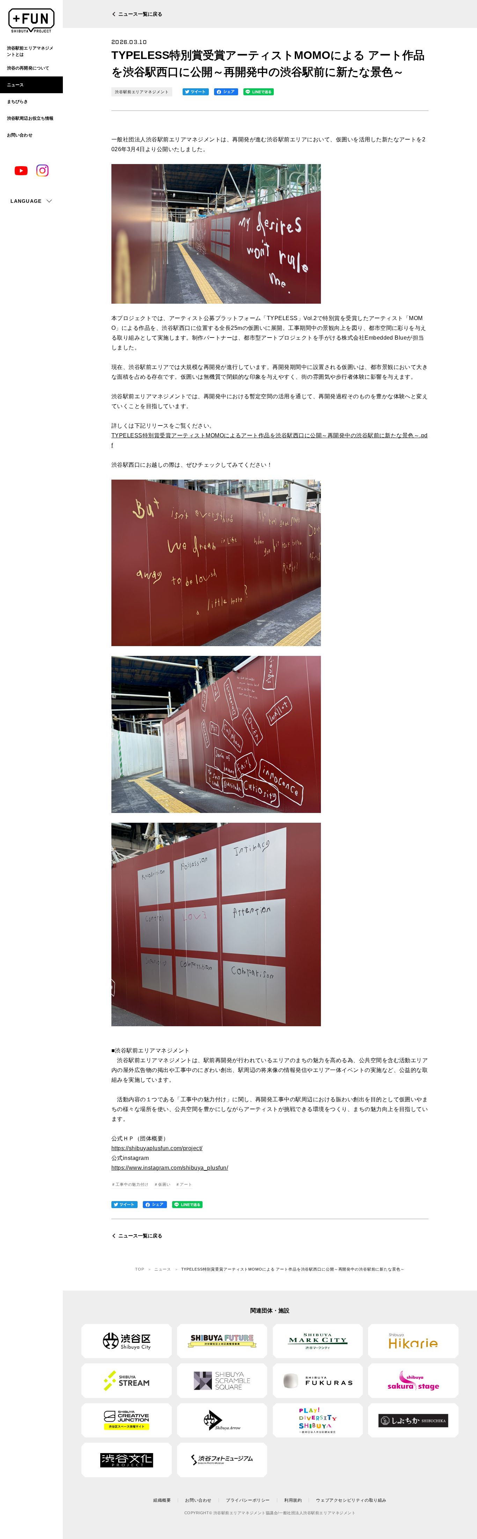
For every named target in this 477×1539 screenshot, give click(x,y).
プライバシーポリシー (248, 1500)
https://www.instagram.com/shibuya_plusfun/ (169, 1168)
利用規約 (293, 1500)
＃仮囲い (162, 1184)
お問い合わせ (198, 1500)
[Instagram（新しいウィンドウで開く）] (42, 170)
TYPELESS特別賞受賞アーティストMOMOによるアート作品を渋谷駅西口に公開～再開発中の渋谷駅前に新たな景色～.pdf (269, 440)
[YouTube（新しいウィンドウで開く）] (21, 170)
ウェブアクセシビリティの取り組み (351, 1500)
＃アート (184, 1184)
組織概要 (162, 1500)
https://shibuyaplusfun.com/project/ (157, 1148)
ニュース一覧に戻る (140, 14)
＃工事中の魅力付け (130, 1184)
